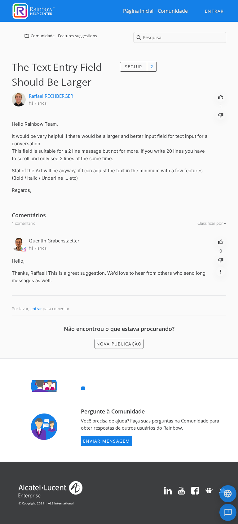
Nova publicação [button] (119, 344)
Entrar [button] (214, 11)
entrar (36, 308)
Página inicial (138, 10)
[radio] (220, 96)
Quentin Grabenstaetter (54, 240)
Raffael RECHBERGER (51, 96)
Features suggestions (77, 35)
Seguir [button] (134, 67)
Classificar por (210, 223)
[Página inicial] (33, 10)
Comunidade (173, 10)
